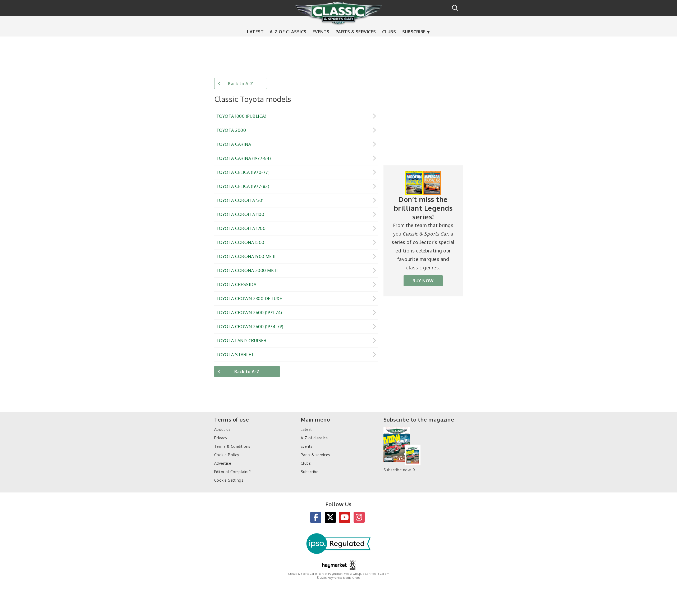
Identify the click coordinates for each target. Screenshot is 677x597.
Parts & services (356, 31)
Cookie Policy (226, 455)
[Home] (338, 13)
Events (321, 31)
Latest (255, 31)
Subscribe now (397, 470)
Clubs (389, 31)
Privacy (220, 438)
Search (455, 8)
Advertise (222, 463)
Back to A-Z (240, 83)
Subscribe (414, 31)
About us (222, 429)
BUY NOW (423, 280)
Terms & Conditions (232, 446)
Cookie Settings (228, 480)
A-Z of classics (288, 31)
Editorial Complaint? (232, 471)
